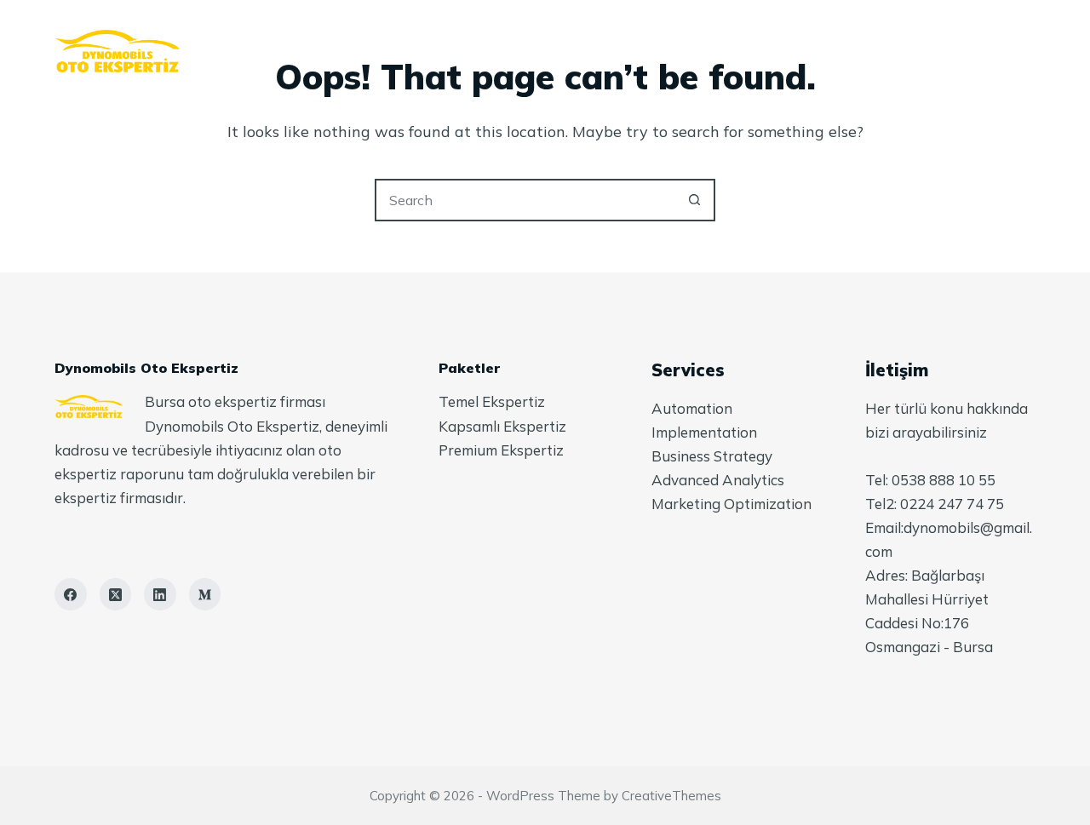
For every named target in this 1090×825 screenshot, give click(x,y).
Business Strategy (711, 456)
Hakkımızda (456, 51)
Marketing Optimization (731, 504)
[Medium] (205, 594)
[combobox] (525, 200)
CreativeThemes (671, 796)
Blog (668, 51)
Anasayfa (338, 51)
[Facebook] (70, 594)
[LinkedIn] (160, 594)
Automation (691, 408)
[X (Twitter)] (116, 594)
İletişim (759, 51)
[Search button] (694, 200)
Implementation (704, 432)
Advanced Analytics (717, 480)
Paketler (572, 51)
